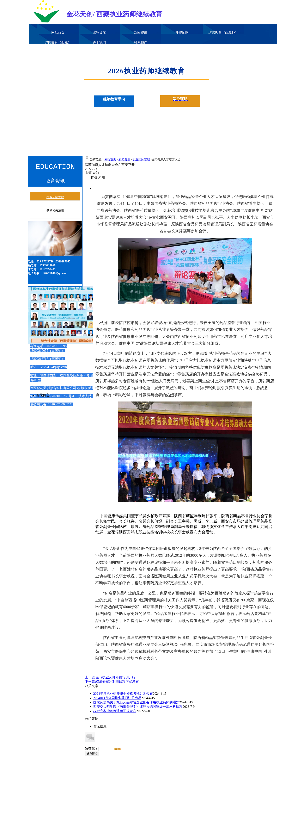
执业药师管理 (55, 197)
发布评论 (92, 753)
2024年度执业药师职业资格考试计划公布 (123, 693)
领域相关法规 (55, 210)
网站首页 (58, 32)
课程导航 (99, 32)
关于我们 (99, 42)
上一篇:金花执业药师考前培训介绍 (110, 677)
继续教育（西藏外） (223, 32)
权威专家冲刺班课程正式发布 (114, 711)
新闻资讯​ (140, 32)
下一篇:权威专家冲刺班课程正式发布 (112, 681)
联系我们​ (140, 42)
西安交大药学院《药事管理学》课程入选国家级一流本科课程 (138, 706)
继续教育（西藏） (58, 42)
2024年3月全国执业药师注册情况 (117, 698)
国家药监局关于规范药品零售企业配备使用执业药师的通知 (136, 702)
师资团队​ (182, 32)
